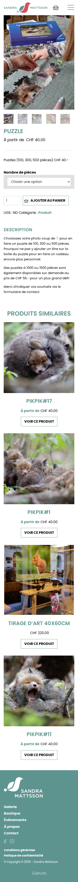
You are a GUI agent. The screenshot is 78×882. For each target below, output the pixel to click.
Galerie (10, 807)
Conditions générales (19, 850)
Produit (45, 212)
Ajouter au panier (48, 200)
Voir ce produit (39, 421)
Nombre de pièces (20, 172)
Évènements (15, 820)
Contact (11, 833)
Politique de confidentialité (23, 855)
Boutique (12, 813)
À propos (12, 826)
